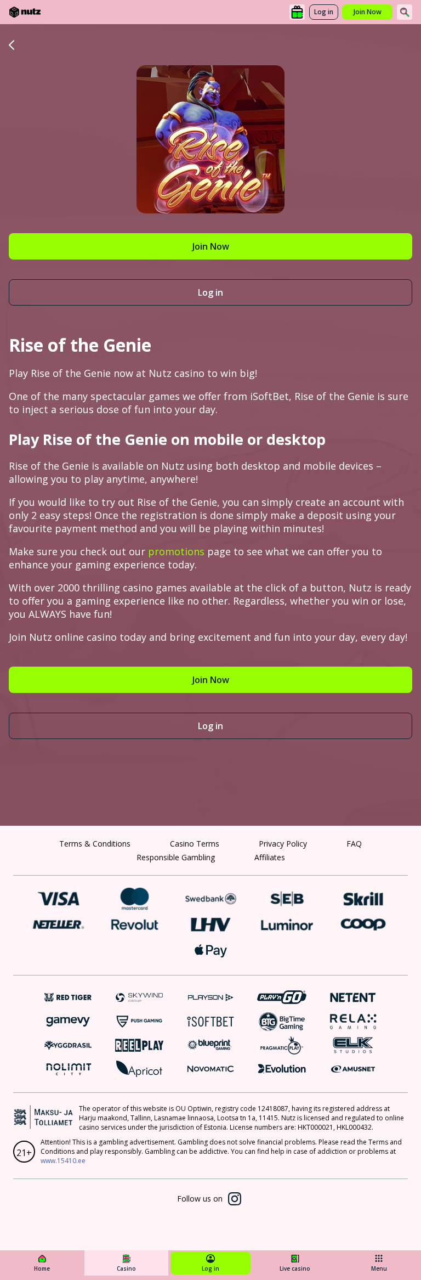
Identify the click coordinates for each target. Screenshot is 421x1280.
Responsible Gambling (175, 857)
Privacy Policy (283, 843)
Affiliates (269, 857)
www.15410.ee (63, 1160)
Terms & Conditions (94, 843)
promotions (176, 551)
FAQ (354, 843)
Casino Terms (194, 843)
